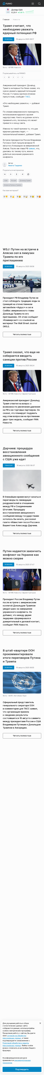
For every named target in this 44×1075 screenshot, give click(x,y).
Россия (13, 180)
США (5, 180)
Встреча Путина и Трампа (12, 185)
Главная (6, 19)
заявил (32, 148)
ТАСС (27, 96)
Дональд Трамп (25, 180)
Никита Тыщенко (15, 165)
